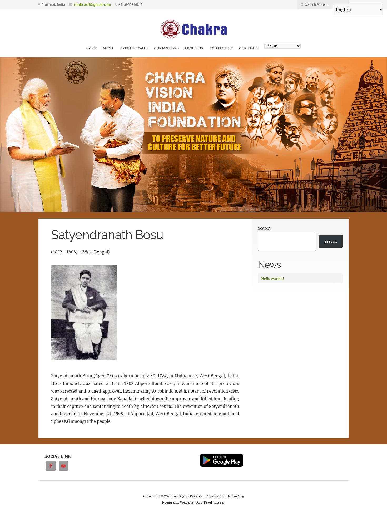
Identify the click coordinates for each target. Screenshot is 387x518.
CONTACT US (221, 48)
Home (91, 48)
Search (264, 228)
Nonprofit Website (178, 502)
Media (108, 48)
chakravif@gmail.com (92, 4)
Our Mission (165, 48)
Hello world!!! (272, 278)
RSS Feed (204, 502)
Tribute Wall (133, 48)
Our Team (248, 48)
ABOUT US (194, 48)
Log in (219, 502)
